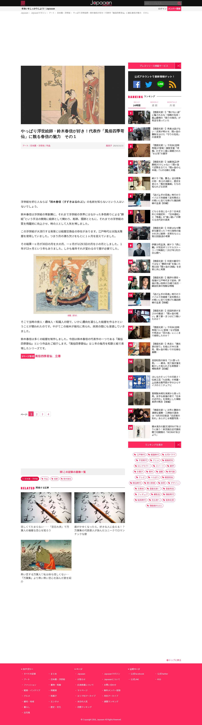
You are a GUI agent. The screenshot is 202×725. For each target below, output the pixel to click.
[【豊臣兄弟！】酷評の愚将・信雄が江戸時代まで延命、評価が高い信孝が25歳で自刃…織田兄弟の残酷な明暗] (139, 283)
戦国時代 (155, 454)
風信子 (109, 145)
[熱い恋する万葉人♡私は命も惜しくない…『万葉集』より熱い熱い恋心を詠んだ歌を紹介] (46, 556)
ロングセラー (144, 465)
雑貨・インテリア (32, 690)
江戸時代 (141, 454)
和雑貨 (54, 690)
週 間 (155, 104)
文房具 (141, 488)
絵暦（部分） (73, 315)
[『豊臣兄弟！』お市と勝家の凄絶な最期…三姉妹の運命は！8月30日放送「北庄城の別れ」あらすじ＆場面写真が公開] (139, 415)
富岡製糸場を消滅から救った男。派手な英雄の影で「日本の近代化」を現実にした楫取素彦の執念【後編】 (166, 397)
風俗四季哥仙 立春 (41, 356)
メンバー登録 (174, 8)
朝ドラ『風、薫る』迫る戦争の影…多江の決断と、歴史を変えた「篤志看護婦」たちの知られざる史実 (166, 182)
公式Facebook (137, 84)
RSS (172, 84)
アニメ (156, 460)
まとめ (54, 673)
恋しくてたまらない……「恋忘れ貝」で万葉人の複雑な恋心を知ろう (45, 528)
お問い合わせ (110, 684)
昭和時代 (142, 499)
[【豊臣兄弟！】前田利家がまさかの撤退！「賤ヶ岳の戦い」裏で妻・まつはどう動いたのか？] (139, 316)
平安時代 (143, 460)
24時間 (137, 104)
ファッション (30, 684)
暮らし (27, 706)
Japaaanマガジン (38, 12)
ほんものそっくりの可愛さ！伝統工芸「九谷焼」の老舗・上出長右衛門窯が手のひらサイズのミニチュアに (166, 381)
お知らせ (81, 679)
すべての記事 (30, 673)
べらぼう (155, 477)
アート (51, 12)
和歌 (56, 478)
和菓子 (54, 695)
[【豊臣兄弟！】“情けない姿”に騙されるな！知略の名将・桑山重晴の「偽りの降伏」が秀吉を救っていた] (139, 118)
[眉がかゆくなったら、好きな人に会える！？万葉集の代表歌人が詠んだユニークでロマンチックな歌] (99, 508)
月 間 (172, 104)
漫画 (161, 471)
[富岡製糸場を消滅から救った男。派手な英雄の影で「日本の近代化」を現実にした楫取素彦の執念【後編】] (139, 399)
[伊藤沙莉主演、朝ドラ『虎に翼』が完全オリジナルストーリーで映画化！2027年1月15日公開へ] (139, 250)
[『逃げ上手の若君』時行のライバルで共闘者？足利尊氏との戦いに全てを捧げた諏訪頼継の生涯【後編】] (139, 300)
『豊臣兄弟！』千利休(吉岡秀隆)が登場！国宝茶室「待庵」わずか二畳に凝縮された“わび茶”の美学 (166, 149)
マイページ (82, 690)
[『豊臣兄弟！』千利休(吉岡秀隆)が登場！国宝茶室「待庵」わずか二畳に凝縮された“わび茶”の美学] (139, 151)
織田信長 (169, 477)
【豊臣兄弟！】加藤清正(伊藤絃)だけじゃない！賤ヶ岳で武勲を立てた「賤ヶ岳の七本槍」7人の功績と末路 (166, 166)
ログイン (162, 8)
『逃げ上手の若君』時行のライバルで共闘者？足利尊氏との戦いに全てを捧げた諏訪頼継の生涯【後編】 (166, 298)
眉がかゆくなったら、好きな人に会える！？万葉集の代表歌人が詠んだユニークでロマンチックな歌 (99, 530)
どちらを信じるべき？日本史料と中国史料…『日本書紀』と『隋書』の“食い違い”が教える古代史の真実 (166, 215)
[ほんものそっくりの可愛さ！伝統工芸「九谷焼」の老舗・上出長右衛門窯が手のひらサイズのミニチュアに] (139, 382)
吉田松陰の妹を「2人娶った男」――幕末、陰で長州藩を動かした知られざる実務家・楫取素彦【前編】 (166, 364)
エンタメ (55, 701)
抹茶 (163, 482)
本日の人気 (82, 701)
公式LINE (160, 84)
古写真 (27, 712)
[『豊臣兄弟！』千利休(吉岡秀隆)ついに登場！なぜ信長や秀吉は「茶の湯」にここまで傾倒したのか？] (139, 333)
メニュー (23, 3)
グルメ (27, 695)
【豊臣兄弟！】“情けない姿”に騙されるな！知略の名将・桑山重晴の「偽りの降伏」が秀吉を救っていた (166, 116)
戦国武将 (169, 460)
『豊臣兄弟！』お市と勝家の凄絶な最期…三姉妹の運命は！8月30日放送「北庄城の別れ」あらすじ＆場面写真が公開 (166, 415)
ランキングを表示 (154, 444)
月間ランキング (84, 706)
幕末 (151, 471)
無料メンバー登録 (112, 690)
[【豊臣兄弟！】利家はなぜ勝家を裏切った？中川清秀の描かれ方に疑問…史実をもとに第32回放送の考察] (139, 233)
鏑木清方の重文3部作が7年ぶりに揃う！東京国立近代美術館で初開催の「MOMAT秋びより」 (166, 430)
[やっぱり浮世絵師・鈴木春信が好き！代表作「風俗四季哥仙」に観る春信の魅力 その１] (73, 95)
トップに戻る (174, 660)
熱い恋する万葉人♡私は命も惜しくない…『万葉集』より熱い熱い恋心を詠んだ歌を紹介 (46, 577)
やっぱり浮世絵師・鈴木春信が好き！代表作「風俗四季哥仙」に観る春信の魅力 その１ (111, 12)
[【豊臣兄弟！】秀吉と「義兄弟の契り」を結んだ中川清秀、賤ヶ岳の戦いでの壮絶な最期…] (139, 349)
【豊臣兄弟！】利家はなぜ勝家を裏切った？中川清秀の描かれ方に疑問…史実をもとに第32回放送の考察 (166, 232)
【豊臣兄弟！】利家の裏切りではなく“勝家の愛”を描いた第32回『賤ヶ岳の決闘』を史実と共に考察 (166, 265)
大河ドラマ (170, 454)
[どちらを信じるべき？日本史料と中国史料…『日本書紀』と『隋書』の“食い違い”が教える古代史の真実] (139, 217)
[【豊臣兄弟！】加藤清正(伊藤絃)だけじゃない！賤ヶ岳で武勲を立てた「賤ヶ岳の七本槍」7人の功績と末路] (139, 167)
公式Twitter (148, 84)
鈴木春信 (67, 478)
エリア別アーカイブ (86, 695)
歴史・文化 (56, 706)
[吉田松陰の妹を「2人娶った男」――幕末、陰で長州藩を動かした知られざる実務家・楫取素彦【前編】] (139, 366)
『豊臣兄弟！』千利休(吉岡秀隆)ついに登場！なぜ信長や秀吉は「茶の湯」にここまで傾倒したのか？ (166, 331)
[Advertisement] (73, 40)
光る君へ (156, 499)
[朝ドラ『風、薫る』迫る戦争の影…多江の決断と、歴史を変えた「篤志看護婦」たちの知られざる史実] (139, 184)
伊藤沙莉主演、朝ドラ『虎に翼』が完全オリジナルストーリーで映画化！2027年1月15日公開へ (166, 248)
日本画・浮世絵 (63, 12)
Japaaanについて (112, 679)
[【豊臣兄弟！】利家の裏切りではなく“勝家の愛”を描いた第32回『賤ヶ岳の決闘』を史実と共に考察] (139, 267)
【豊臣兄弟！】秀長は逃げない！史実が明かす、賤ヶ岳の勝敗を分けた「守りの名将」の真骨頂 (166, 133)
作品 (48, 145)
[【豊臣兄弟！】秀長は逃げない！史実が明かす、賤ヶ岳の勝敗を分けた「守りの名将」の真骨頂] (139, 134)
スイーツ (160, 465)
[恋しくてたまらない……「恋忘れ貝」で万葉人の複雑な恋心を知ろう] (46, 508)
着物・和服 (56, 684)
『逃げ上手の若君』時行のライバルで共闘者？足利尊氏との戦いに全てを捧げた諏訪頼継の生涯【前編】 (166, 199)
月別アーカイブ (111, 695)
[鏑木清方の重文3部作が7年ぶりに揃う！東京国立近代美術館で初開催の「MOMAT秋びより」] (139, 432)
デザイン (175, 482)
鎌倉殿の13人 (156, 505)
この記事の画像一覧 (74, 472)
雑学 (172, 465)
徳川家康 (151, 482)
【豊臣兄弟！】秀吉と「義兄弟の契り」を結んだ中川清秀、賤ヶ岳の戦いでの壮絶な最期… (166, 348)
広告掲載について (85, 684)
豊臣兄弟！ (155, 488)
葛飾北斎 (170, 499)
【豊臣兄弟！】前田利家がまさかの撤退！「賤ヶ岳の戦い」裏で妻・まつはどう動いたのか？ (166, 315)
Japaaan (101, 3)
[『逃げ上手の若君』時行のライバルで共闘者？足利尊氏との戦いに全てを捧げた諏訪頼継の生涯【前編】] (139, 200)
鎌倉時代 (170, 494)
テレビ (142, 477)
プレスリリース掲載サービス (154, 65)
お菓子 (140, 471)
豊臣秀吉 (170, 488)
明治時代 (137, 482)
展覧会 (157, 494)
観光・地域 (29, 701)
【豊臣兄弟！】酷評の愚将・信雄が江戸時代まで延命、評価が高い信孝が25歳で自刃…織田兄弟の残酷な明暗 (166, 282)
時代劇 (172, 471)
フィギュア (143, 494)
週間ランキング (111, 701)
